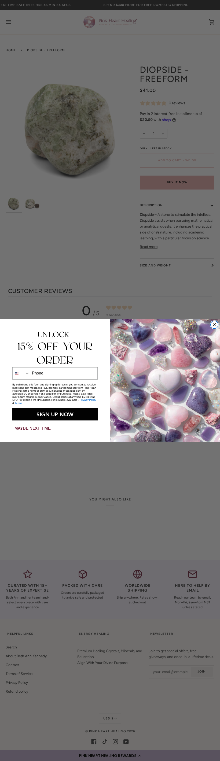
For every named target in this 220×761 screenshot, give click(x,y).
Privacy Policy (88, 399)
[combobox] (21, 373)
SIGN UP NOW (55, 413)
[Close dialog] (214, 324)
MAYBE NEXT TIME (32, 428)
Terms (18, 402)
